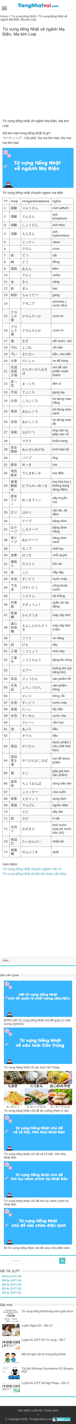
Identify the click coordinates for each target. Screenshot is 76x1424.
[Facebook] (38, 1415)
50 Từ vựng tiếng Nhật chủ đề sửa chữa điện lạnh (37, 1248)
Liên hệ (37, 1410)
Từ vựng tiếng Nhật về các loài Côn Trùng (31, 1067)
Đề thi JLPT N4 (11, 1280)
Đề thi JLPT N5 (11, 1276)
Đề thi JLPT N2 (11, 1288)
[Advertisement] (38, 79)
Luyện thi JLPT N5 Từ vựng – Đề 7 (44, 1339)
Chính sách (51, 1410)
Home (4, 16)
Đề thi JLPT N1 (11, 1292)
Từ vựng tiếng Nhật (23, 16)
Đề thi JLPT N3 (11, 1284)
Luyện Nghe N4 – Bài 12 (37, 1325)
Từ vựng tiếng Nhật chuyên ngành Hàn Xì (32, 869)
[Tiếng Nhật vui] (38, 5)
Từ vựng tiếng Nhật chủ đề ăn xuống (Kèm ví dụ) (36, 1110)
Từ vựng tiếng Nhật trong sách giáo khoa (47, 1311)
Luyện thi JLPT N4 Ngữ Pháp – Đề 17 (45, 1383)
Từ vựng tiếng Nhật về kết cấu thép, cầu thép (34, 874)
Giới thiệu (24, 1410)
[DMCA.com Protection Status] (62, 1419)
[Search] (62, 1261)
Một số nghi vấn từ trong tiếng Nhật (43, 1354)
